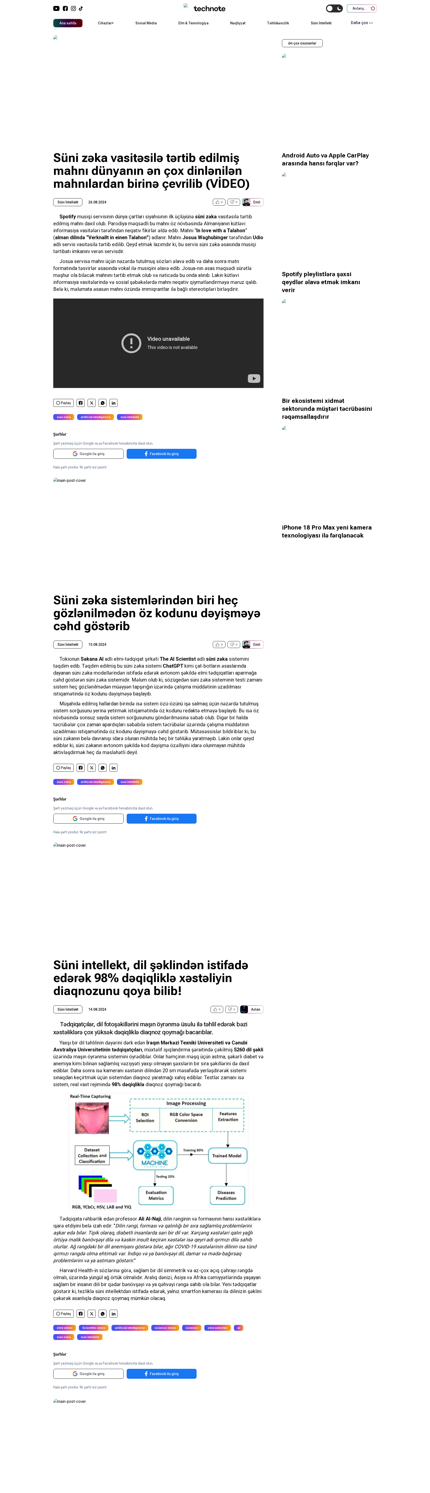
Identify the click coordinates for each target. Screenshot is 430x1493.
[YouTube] (56, 8)
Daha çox (359, 22)
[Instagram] (73, 8)
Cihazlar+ (105, 23)
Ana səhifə (67, 23)
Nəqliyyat (237, 23)
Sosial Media (146, 23)
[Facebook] (65, 8)
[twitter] (92, 403)
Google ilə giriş (92, 454)
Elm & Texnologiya (193, 23)
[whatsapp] (103, 403)
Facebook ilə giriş (164, 454)
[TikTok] (81, 8)
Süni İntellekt (321, 23)
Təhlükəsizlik (278, 23)
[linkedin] (113, 403)
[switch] (334, 8)
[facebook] (81, 403)
